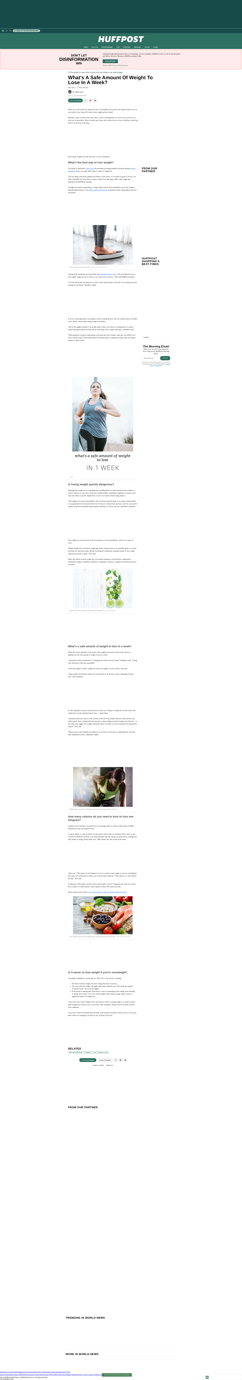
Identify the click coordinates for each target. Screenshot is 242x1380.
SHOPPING (126, 47)
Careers (29, 1375)
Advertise (9, 1375)
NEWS (86, 47)
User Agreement (37, 1375)
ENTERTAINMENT (107, 47)
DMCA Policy (58, 1375)
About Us (3, 1375)
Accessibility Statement (70, 1375)
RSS (21, 1375)
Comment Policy (48, 1375)
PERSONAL (137, 47)
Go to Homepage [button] (88, 1060)
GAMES (155, 47)
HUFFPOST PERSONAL (42, 1372)
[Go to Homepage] (207, 1377)
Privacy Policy (158, 365)
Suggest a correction (98, 1065)
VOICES (147, 47)
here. (121, 72)
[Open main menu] (3, 31)
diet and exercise (75, 1052)
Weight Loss (103, 1052)
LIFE (118, 47)
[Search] (10, 31)
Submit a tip (109, 1065)
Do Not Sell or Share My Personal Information (116, 1375)
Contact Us (16, 1375)
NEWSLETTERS (64, 1372)
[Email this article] (95, 100)
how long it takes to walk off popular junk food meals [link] (107, 892)
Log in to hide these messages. (120, 65)
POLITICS (95, 47)
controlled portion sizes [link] (108, 274)
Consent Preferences (95, 1375)
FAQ (24, 1375)
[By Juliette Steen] (70, 92)
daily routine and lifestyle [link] (98, 190)
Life (94, 1052)
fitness (87, 1052)
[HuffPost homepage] (24, 1370)
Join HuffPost (110, 61)
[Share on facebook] (90, 100)
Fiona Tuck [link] (89, 168)
